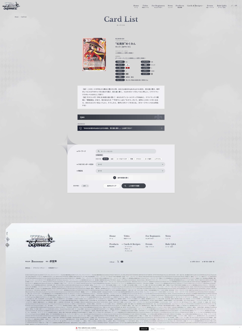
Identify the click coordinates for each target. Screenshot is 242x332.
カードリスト (128, 246)
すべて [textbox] (100, 164)
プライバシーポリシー (39, 268)
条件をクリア (111, 186)
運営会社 (27, 268)
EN (236, 5)
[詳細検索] (99, 155)
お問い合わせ (196, 261)
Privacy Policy (114, 330)
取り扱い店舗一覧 (209, 261)
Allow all (144, 329)
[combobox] (130, 164)
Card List (24, 17)
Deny (152, 329)
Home (17, 17)
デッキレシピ (128, 251)
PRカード (127, 248)
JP (232, 5)
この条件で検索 (134, 186)
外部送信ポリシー (53, 268)
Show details (161, 328)
